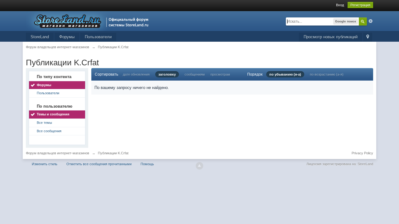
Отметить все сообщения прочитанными (99, 164)
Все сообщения (49, 131)
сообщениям (195, 74)
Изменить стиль (44, 164)
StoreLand (40, 37)
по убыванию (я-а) (285, 74)
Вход (340, 5)
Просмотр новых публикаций (331, 37)
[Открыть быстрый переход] (367, 37)
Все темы (44, 122)
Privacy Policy (362, 153)
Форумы (67, 37)
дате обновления (136, 74)
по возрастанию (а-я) (327, 74)
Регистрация (360, 5)
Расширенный (370, 21)
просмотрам (220, 74)
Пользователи (98, 37)
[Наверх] (199, 166)
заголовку (167, 74)
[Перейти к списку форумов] (89, 20)
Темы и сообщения (53, 114)
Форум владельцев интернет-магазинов (57, 153)
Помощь (147, 164)
